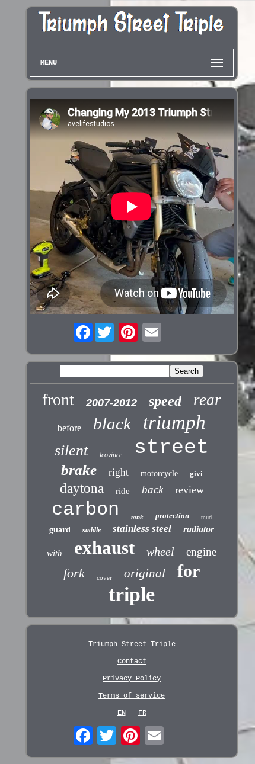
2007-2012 (111, 403)
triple (132, 594)
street (171, 448)
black (112, 423)
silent (71, 450)
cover (104, 577)
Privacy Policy (132, 679)
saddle (91, 530)
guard (60, 529)
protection (172, 515)
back (152, 489)
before (69, 428)
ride (123, 491)
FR (142, 713)
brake (79, 470)
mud (206, 517)
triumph (174, 422)
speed (165, 401)
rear (207, 400)
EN (121, 713)
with (54, 553)
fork (74, 573)
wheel (160, 551)
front (58, 399)
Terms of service (131, 696)
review (189, 490)
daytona (82, 488)
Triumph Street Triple (132, 644)
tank (137, 517)
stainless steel (142, 528)
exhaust (104, 547)
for (188, 570)
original (144, 573)
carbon (85, 510)
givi (196, 473)
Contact (131, 661)
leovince (111, 455)
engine (201, 551)
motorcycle (159, 473)
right (119, 472)
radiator (198, 529)
